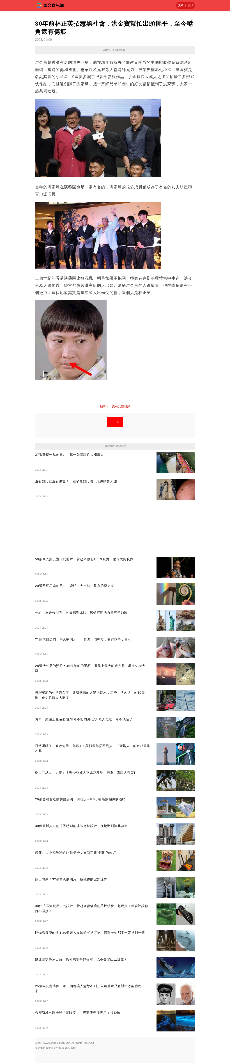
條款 (61, 1047)
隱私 (67, 1047)
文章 (181, 5)
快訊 (190, 5)
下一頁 (115, 421)
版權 (73, 1047)
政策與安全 (52, 1047)
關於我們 (40, 1047)
